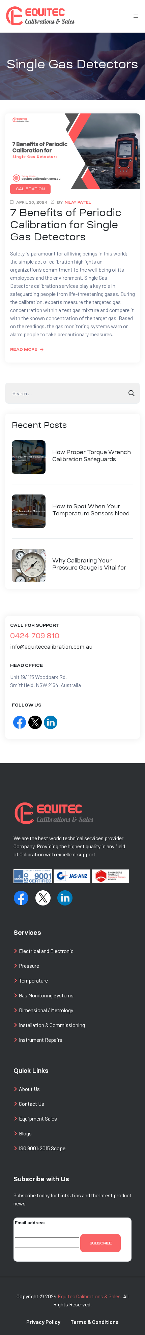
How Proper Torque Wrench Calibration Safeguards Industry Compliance (91, 456)
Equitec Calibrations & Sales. (90, 1296)
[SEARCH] (131, 393)
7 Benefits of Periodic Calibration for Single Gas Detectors (65, 224)
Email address (30, 1222)
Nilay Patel (78, 202)
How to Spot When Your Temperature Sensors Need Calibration (90, 510)
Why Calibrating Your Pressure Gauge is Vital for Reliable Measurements (89, 564)
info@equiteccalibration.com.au (51, 646)
